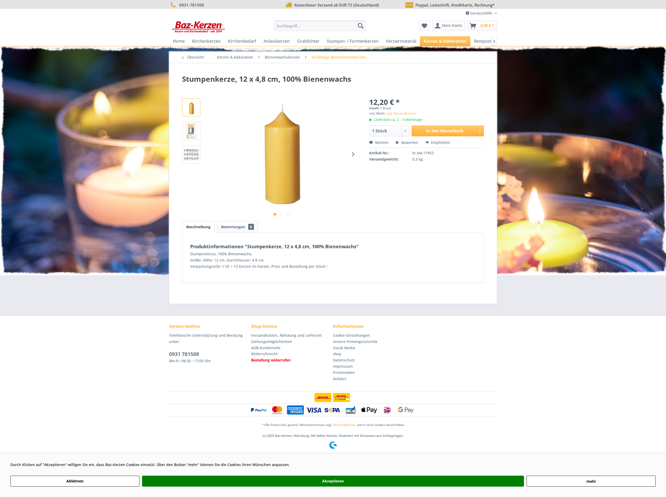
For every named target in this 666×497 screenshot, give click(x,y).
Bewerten (409, 142)
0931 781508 (184, 354)
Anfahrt (339, 378)
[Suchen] (360, 26)
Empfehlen (440, 142)
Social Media (344, 347)
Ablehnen (75, 481)
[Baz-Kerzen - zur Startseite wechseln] (198, 27)
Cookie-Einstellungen (351, 335)
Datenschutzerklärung (310, 464)
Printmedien (344, 372)
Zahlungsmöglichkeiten (271, 341)
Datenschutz (344, 360)
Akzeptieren (333, 481)
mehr (591, 481)
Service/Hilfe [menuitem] (481, 13)
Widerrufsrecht (264, 353)
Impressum (343, 366)
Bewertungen (236, 226)
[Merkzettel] (424, 26)
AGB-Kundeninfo (265, 347)
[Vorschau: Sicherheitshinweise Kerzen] (191, 154)
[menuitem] (320, 26)
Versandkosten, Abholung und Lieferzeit (286, 335)
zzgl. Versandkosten (401, 113)
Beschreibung (198, 226)
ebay (337, 353)
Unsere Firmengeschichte (355, 341)
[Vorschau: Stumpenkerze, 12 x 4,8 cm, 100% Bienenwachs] (191, 107)
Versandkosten (344, 425)
